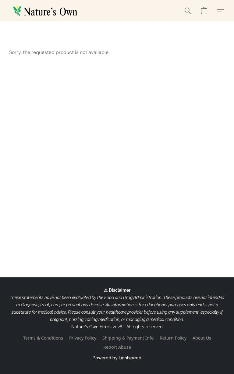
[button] (46, 11)
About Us (202, 338)
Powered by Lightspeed (117, 357)
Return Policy (173, 338)
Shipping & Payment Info (128, 338)
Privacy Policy (82, 338)
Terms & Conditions (43, 338)
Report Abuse (117, 347)
